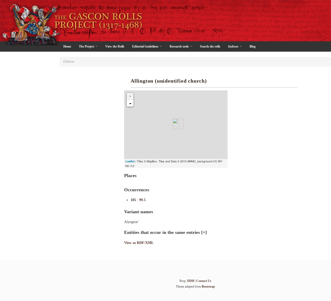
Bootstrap (208, 286)
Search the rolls (210, 46)
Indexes (233, 46)
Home (67, 46)
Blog (252, 46)
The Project (87, 46)
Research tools (180, 46)
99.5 (142, 200)
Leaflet (130, 161)
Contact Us (203, 281)
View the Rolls (114, 46)
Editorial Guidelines (145, 46)
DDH (190, 281)
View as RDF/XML (139, 243)
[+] (204, 232)
